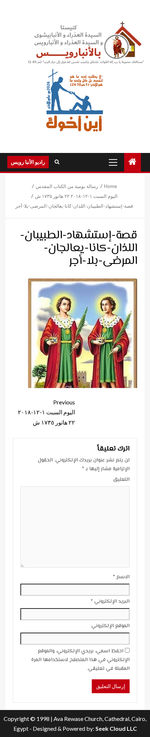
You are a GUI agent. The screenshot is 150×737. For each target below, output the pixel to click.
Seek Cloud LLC (116, 728)
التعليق (121, 480)
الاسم (121, 577)
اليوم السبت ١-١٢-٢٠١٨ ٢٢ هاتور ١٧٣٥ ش (46, 412)
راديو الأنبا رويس (28, 162)
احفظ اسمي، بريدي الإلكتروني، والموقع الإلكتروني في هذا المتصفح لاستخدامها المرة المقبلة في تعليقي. (80, 660)
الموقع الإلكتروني (110, 626)
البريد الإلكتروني (110, 602)
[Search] (57, 162)
